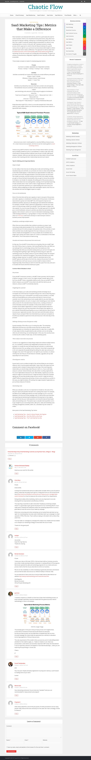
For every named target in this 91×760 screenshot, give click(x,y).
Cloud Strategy (19, 15)
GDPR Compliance (70, 162)
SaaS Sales (50, 15)
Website (45, 740)
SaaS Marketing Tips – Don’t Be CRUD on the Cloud (28, 416)
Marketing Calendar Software (73, 139)
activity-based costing (43, 51)
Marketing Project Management (73, 149)
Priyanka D (17, 702)
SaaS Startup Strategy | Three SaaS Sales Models (75, 85)
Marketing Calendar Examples (73, 136)
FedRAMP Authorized (71, 159)
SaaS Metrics (58, 15)
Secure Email (69, 169)
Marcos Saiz (18, 685)
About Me (7, 1)
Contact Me (21, 1)
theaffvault (81, 96)
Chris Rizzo (17, 480)
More (74, 15)
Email (26, 740)
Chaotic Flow (45, 7)
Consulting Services (14, 1)
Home (11, 15)
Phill (81, 121)
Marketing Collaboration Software (74, 143)
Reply (10, 458)
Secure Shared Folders (71, 175)
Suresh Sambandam (20, 663)
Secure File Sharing (70, 172)
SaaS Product (41, 15)
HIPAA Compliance (70, 165)
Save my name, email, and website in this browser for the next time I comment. (28, 747)
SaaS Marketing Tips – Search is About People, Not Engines (30, 414)
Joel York (35, 33)
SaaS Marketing (30, 15)
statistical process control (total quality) (24, 51)
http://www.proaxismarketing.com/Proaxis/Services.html (34, 576)
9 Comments (28, 33)
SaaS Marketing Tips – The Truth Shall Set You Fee (28, 418)
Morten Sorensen (19, 554)
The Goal (20, 215)
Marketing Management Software (74, 146)
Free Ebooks (68, 15)
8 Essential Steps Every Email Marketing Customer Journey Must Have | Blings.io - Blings (31, 452)
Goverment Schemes (72, 83)
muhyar (17, 535)
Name (8, 740)
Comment (9, 726)
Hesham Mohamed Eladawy (22, 465)
